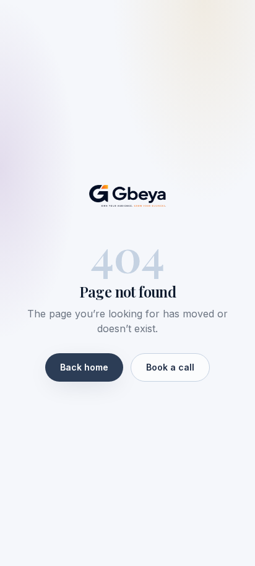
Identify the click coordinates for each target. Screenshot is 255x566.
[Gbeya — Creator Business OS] (127, 196)
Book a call (170, 367)
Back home (84, 367)
